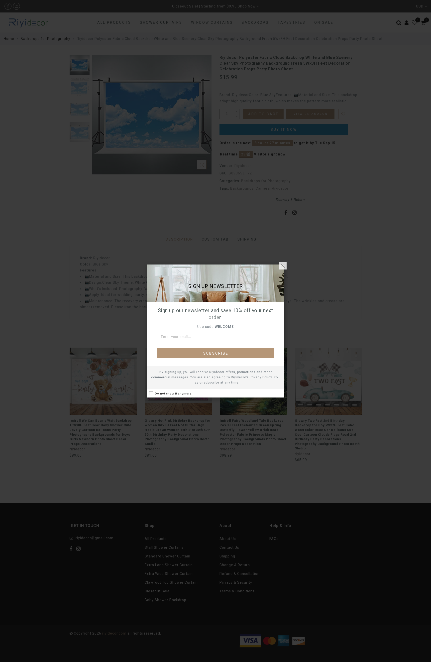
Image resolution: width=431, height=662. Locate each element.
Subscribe (215, 353)
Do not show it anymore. (174, 393)
